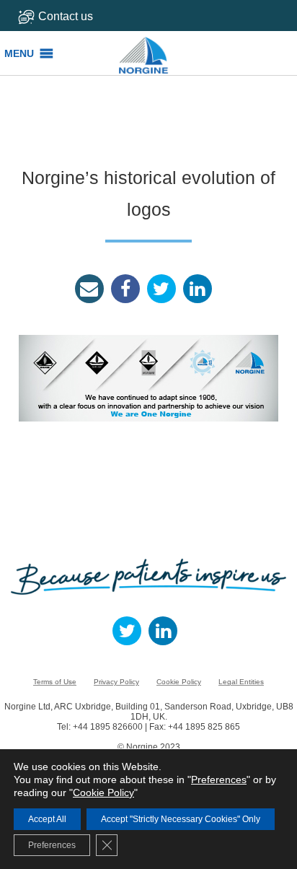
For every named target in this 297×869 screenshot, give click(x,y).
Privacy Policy (116, 682)
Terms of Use (54, 682)
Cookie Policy (178, 682)
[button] (19, 53)
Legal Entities (241, 682)
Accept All (47, 819)
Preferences (219, 779)
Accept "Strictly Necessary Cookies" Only (180, 819)
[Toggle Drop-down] (74, 16)
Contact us (65, 16)
